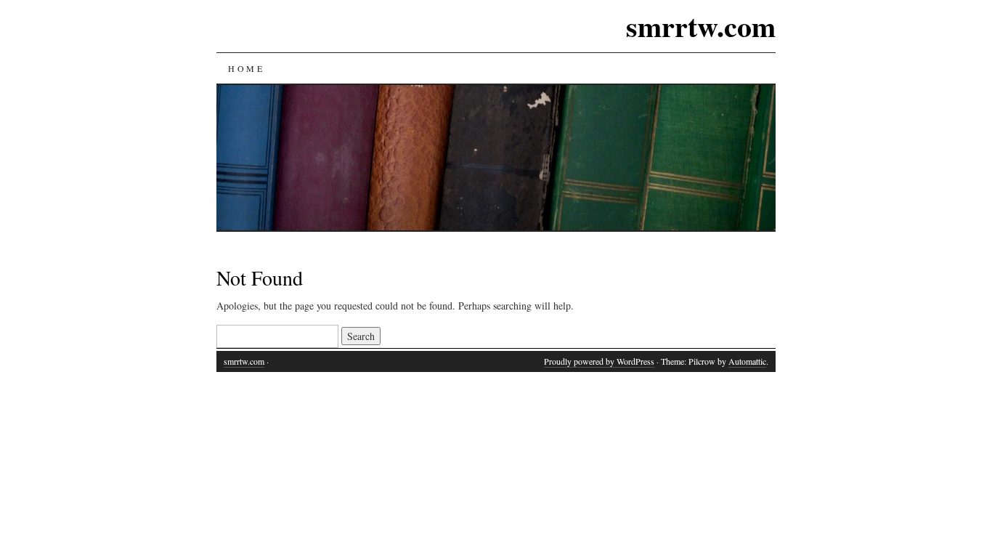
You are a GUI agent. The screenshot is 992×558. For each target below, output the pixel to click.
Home (246, 68)
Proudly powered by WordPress (599, 361)
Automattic (747, 361)
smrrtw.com (701, 25)
